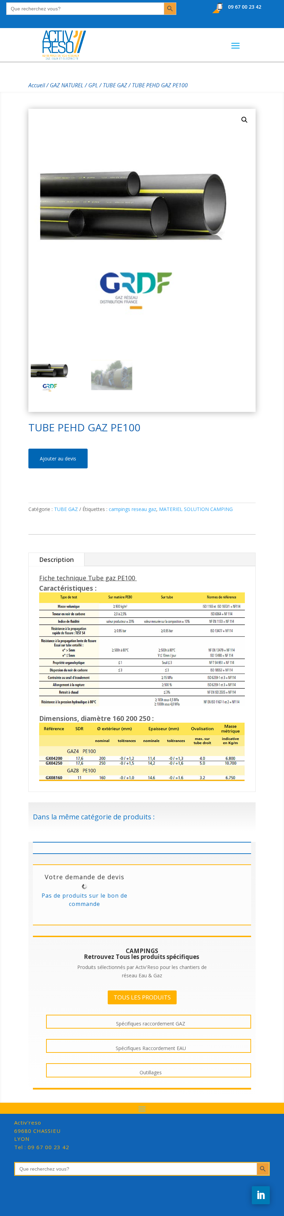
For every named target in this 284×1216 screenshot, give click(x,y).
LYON (37, 1131)
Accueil (36, 85)
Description (56, 559)
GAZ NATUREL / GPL (74, 85)
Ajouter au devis (58, 458)
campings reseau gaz (132, 509)
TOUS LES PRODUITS (142, 997)
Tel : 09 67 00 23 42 (41, 1147)
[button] (244, 120)
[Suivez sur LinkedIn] (261, 1195)
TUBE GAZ (115, 85)
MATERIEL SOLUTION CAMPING (196, 509)
